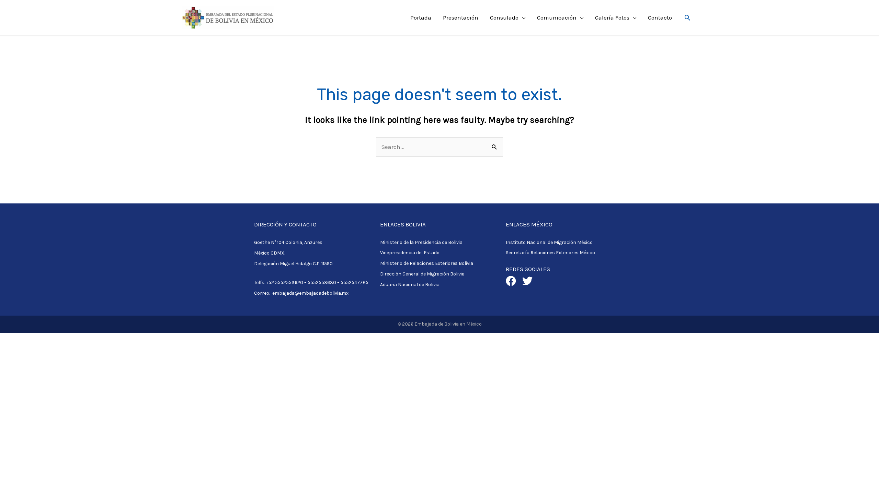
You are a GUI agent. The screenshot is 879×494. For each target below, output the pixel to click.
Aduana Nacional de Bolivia (410, 284)
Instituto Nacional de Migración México (549, 242)
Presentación (460, 17)
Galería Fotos (612, 17)
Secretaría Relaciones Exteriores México (550, 253)
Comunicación (557, 17)
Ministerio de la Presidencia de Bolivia (421, 242)
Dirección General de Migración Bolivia (422, 274)
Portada (420, 17)
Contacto (660, 17)
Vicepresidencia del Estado (410, 253)
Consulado (504, 17)
